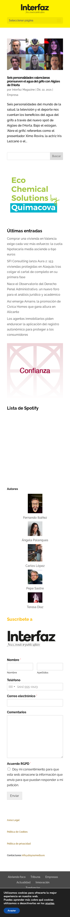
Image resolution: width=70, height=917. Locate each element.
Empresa (12, 94)
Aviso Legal (13, 820)
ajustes (49, 903)
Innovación (42, 882)
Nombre (14, 660)
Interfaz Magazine (23, 89)
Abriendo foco (16, 877)
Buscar (56, 156)
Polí (9, 831)
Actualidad (24, 882)
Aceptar (12, 910)
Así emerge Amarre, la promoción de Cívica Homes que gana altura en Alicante (34, 307)
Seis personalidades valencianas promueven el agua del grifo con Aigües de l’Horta (33, 81)
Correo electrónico (22, 696)
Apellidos (42, 672)
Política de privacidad (19, 843)
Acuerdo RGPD (19, 764)
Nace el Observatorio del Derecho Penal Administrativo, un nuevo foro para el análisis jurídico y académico (33, 289)
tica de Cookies (19, 831)
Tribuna (35, 877)
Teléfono (13, 680)
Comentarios (16, 712)
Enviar (14, 796)
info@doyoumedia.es (33, 855)
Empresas (51, 877)
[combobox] (11, 686)
